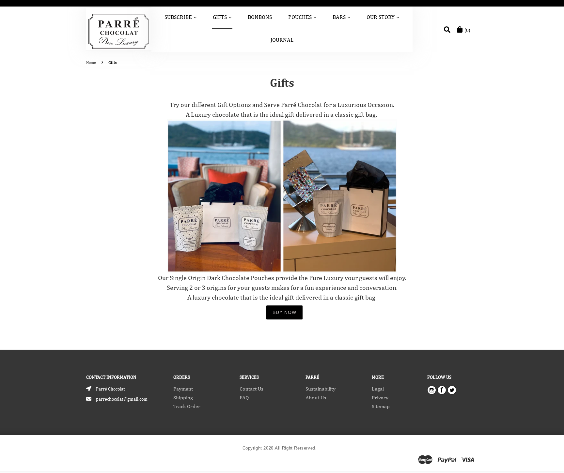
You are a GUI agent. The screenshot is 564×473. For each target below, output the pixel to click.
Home (91, 62)
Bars (342, 16)
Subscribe (180, 16)
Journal (282, 40)
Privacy (380, 397)
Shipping (183, 397)
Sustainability (321, 389)
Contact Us (251, 389)
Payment (183, 389)
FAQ (244, 397)
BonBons (260, 17)
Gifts (222, 16)
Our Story (383, 16)
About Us (316, 397)
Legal (378, 389)
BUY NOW (285, 312)
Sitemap (381, 406)
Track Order (186, 406)
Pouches (302, 16)
